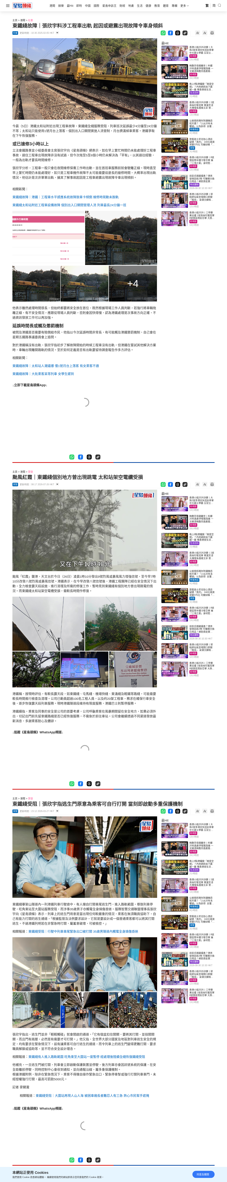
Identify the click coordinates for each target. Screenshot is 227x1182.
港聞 (22, 20)
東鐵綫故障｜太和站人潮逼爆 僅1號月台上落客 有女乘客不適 (55, 366)
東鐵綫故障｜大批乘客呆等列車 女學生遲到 (43, 374)
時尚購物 (194, 185)
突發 (192, 148)
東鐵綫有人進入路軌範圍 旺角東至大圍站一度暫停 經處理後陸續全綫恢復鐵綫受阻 (86, 1057)
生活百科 (194, 93)
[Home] (22, 5)
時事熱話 (194, 129)
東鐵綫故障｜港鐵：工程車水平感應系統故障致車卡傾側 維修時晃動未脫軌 (65, 197)
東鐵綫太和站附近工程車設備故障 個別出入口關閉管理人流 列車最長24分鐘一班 (69, 205)
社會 (30, 20)
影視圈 (193, 56)
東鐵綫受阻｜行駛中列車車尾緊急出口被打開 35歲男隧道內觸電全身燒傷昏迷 (83, 931)
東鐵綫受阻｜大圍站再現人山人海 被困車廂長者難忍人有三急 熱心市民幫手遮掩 (92, 1096)
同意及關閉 (203, 1174)
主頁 (14, 20)
